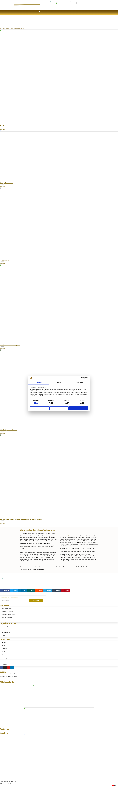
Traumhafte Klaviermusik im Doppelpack (10, 345)
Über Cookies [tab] (79, 382)
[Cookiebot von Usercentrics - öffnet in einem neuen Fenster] (82, 378)
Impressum (4, 664)
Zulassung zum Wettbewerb (8, 611)
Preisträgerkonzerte (78, 12)
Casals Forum (90, 12)
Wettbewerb (57, 12)
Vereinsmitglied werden (7, 657)
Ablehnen (39, 408)
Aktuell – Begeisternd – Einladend (8, 430)
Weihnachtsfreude (4, 260)
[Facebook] (1, 667)
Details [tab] (59, 382)
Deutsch (44, 5)
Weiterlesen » (2, 129)
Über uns (113, 5)
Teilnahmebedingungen (7, 608)
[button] (64, 5)
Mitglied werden (91, 5)
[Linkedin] (12, 667)
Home (50, 12)
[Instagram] (5, 667)
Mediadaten (76, 5)
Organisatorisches (103, 12)
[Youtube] (8, 667)
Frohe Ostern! (3, 126)
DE (115, 785)
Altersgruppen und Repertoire (8, 614)
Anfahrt (3, 629)
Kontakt (106, 5)
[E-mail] (2, 588)
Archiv (113, 12)
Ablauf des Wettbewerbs (7, 617)
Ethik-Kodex (69, 536)
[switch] (51, 403)
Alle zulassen (78, 408)
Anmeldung (66, 12)
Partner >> (4, 729)
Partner (69, 5)
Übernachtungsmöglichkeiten (8, 626)
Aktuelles (83, 5)
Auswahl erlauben (59, 408)
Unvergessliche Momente (6, 183)
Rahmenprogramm (6, 632)
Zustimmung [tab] (39, 382)
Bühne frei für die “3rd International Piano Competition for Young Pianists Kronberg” (21, 519)
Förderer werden (99, 5)
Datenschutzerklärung (6, 661)
